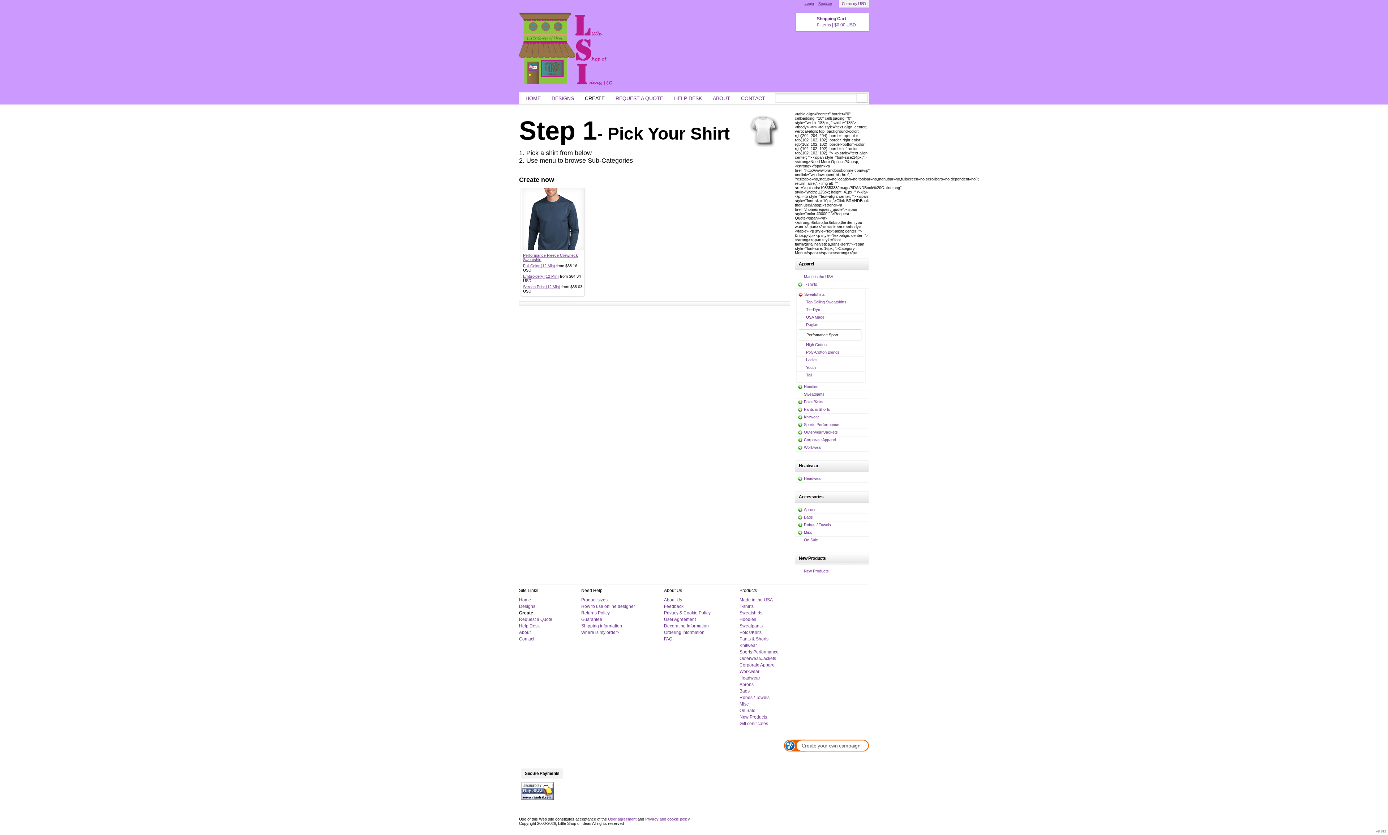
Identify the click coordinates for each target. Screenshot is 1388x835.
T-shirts (810, 284)
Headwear (813, 478)
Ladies (812, 360)
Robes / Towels (817, 525)
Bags (808, 517)
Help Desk (688, 98)
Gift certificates (754, 723)
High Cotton (816, 344)
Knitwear (811, 417)
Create (595, 98)
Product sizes (594, 599)
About (721, 98)
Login (809, 3)
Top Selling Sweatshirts (826, 302)
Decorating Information (686, 626)
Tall (809, 375)
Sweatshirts (814, 294)
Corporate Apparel (820, 440)
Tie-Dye (813, 309)
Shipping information (601, 626)
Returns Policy (595, 612)
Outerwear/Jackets (821, 432)
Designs (563, 98)
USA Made (815, 317)
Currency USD (854, 3)
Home (533, 98)
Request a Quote (639, 98)
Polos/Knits (813, 402)
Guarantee (591, 619)
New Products (816, 571)
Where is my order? (600, 632)
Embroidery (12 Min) (541, 276)
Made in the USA (818, 276)
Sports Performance (821, 424)
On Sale (811, 540)
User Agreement (680, 619)
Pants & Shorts (817, 409)
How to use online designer (608, 606)
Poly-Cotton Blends (823, 352)
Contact (753, 98)
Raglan (812, 325)
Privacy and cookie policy (667, 819)
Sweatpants (814, 394)
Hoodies (811, 386)
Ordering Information (684, 632)
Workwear (813, 447)
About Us (673, 599)
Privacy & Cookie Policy (687, 612)
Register (825, 3)
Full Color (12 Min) (539, 266)
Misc (808, 532)
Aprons (810, 509)
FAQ (668, 639)
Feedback (674, 606)
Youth (811, 367)
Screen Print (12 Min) (541, 287)
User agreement (622, 819)
